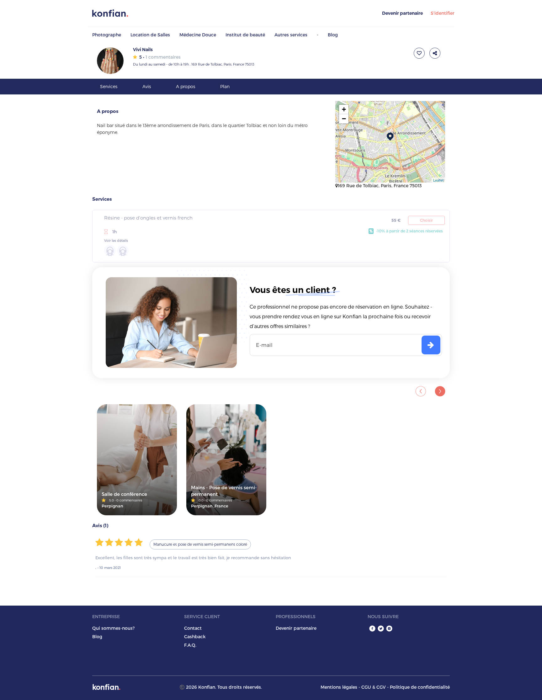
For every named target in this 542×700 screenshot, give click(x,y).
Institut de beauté (245, 34)
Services (108, 86)
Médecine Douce (197, 34)
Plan (225, 86)
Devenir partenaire (402, 13)
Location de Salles (150, 34)
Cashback (194, 636)
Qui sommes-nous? (113, 628)
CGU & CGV (373, 687)
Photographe (106, 34)
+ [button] (344, 109)
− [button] (344, 119)
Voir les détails (116, 240)
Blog (333, 34)
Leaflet (438, 180)
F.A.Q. (190, 645)
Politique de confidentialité (420, 687)
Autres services (290, 34)
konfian (106, 687)
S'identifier (442, 13)
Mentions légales (339, 687)
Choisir (426, 220)
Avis (146, 86)
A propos (185, 86)
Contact (193, 628)
